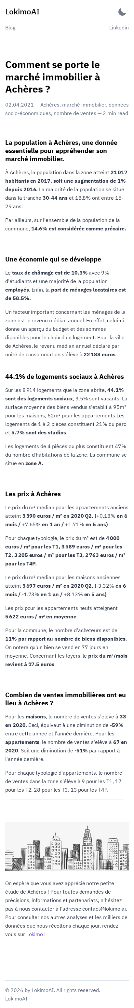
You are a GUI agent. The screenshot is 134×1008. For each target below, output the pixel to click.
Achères (50, 104)
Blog (10, 27)
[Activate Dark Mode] (122, 12)
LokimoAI (16, 998)
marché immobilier (84, 104)
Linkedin (119, 27)
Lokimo (34, 934)
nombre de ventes (75, 113)
